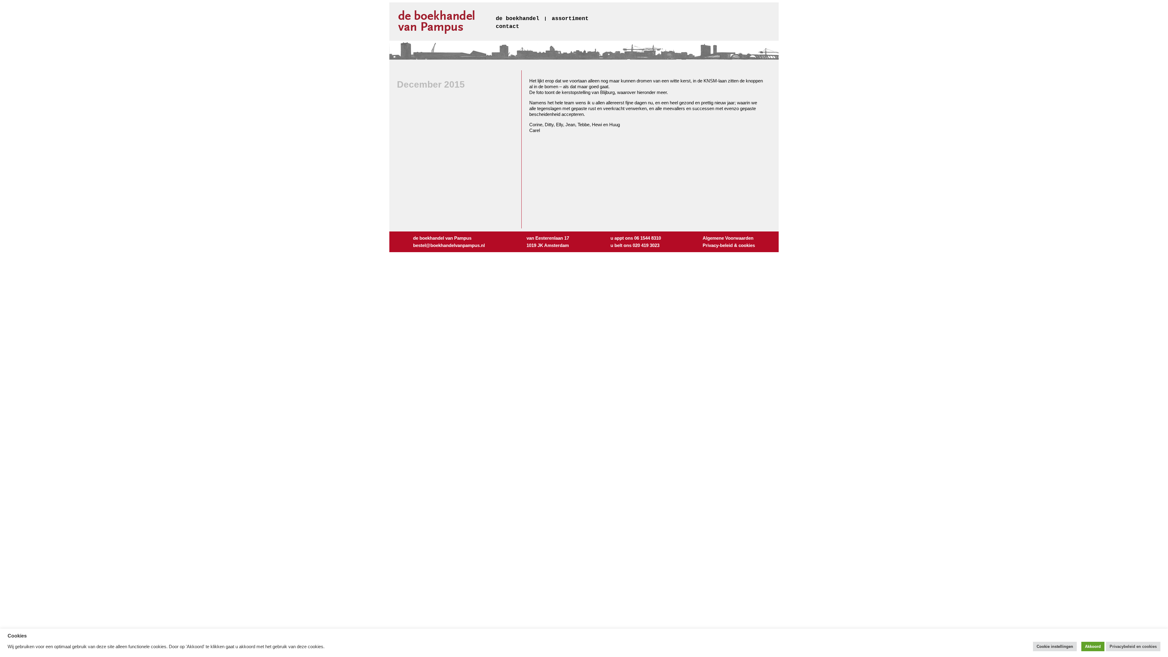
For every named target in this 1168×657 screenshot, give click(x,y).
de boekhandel (517, 19)
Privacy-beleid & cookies (729, 245)
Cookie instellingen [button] (1055, 646)
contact (507, 26)
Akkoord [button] (1093, 646)
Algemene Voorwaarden (728, 238)
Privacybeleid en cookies (1133, 646)
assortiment (570, 19)
